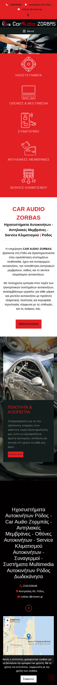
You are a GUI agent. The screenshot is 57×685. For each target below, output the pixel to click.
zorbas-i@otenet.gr (32, 9)
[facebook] (27, 15)
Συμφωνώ (28, 679)
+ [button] (7, 620)
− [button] (7, 625)
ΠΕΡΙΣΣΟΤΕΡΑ (16, 454)
